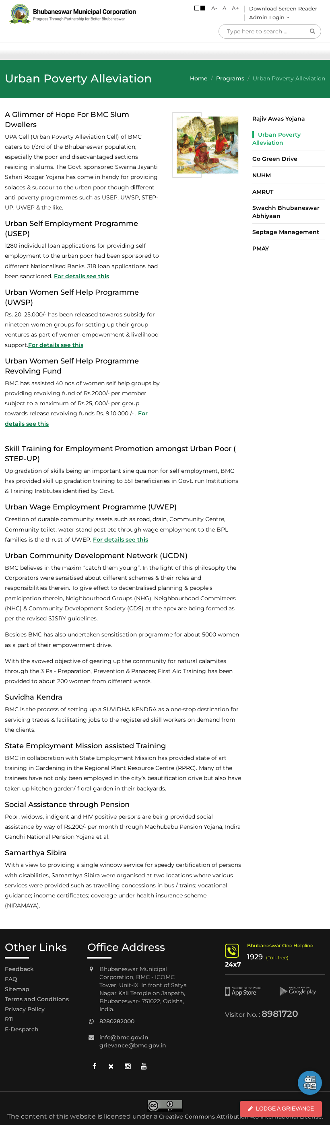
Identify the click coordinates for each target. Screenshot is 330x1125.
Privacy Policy (25, 1009)
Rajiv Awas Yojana (278, 118)
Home (199, 78)
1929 (255, 957)
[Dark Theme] (202, 8)
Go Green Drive (274, 158)
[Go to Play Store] (302, 991)
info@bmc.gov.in (123, 1037)
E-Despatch (22, 1029)
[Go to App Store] (247, 991)
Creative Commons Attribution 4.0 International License (240, 1116)
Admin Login (267, 17)
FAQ (11, 979)
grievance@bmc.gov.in (132, 1045)
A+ (235, 8)
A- (214, 8)
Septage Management (285, 232)
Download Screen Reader (283, 8)
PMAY (260, 248)
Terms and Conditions (37, 999)
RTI (9, 1019)
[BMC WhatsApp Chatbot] (310, 1083)
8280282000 (116, 1021)
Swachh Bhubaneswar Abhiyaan (286, 212)
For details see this (81, 276)
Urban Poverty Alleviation (276, 138)
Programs (230, 78)
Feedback (19, 969)
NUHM (261, 175)
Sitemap (17, 989)
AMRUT (262, 191)
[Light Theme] (196, 8)
